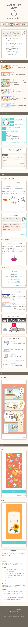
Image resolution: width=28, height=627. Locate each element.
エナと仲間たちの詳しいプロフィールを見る (16, 142)
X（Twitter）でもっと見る (20, 285)
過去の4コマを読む (22, 437)
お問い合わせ (18, 609)
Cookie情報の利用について (14, 611)
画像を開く (14, 491)
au (7, 609)
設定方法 (24, 493)
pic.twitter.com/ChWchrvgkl (14, 279)
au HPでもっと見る (21, 309)
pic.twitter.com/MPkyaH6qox (12, 51)
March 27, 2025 (16, 282)
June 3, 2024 (14, 54)
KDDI (12, 609)
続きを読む (22, 163)
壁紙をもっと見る (22, 495)
